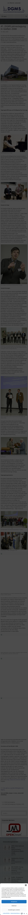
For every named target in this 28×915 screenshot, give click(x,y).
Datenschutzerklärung (15, 913)
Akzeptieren (14, 901)
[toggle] (21, 913)
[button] (26, 885)
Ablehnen (14, 905)
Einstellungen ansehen (14, 910)
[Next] (26, 913)
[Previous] (24, 913)
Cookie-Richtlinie (6, 913)
